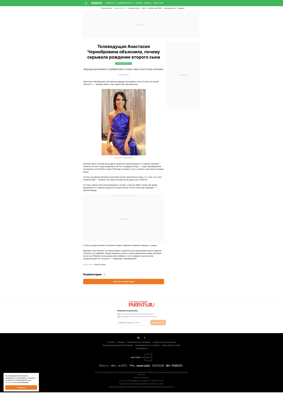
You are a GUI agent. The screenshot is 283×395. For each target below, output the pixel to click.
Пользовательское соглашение (138, 342)
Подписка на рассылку (127, 310)
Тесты (144, 8)
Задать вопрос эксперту (171, 345)
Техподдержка (141, 348)
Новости (110, 3)
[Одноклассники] (144, 337)
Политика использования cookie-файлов (118, 345)
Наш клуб (158, 3)
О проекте (111, 342)
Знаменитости (120, 8)
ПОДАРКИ (181, 8)
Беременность (125, 3)
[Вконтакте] (138, 337)
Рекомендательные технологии (147, 345)
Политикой (125, 316)
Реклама (121, 342)
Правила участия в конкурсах (164, 342)
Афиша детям (169, 8)
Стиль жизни (106, 8)
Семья (138, 3)
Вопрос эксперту (155, 8)
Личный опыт (134, 8)
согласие (127, 314)
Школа (147, 3)
